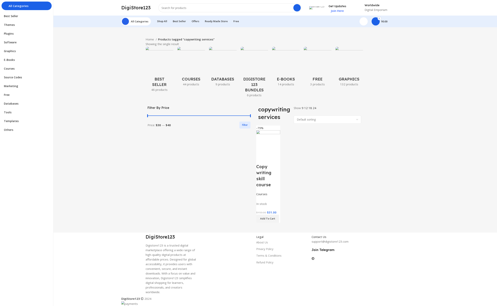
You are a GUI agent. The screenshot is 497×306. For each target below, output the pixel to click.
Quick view (261, 159)
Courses (261, 194)
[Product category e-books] (286, 67)
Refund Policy (264, 262)
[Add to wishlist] (271, 159)
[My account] (364, 21)
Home (150, 39)
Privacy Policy (264, 249)
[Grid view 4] (309, 112)
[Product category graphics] (349, 67)
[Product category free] (317, 67)
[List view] (296, 112)
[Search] (297, 7)
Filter (245, 125)
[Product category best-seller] (159, 70)
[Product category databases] (223, 67)
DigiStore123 (136, 7)
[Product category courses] (191, 67)
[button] (267, 219)
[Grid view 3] (303, 112)
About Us (262, 242)
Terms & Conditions (269, 255)
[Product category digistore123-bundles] (254, 73)
